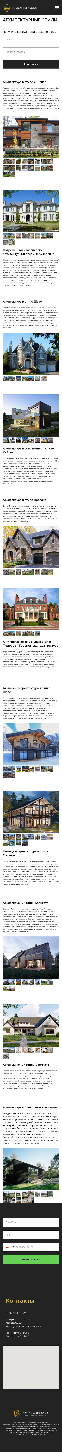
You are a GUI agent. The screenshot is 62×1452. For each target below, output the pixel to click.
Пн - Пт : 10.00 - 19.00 (17, 1332)
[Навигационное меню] (57, 7)
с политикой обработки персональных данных (23, 1428)
